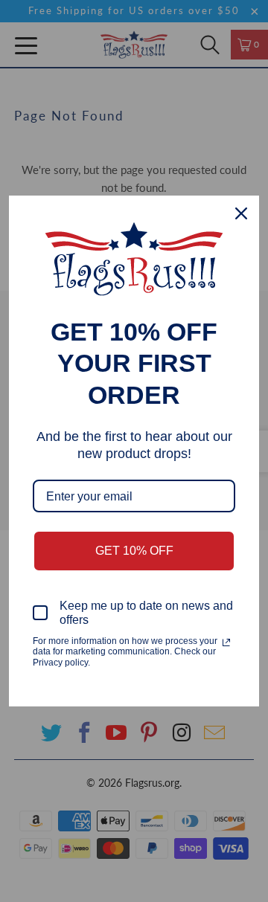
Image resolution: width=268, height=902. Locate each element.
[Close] (241, 213)
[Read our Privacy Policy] (226, 642)
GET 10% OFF (134, 550)
